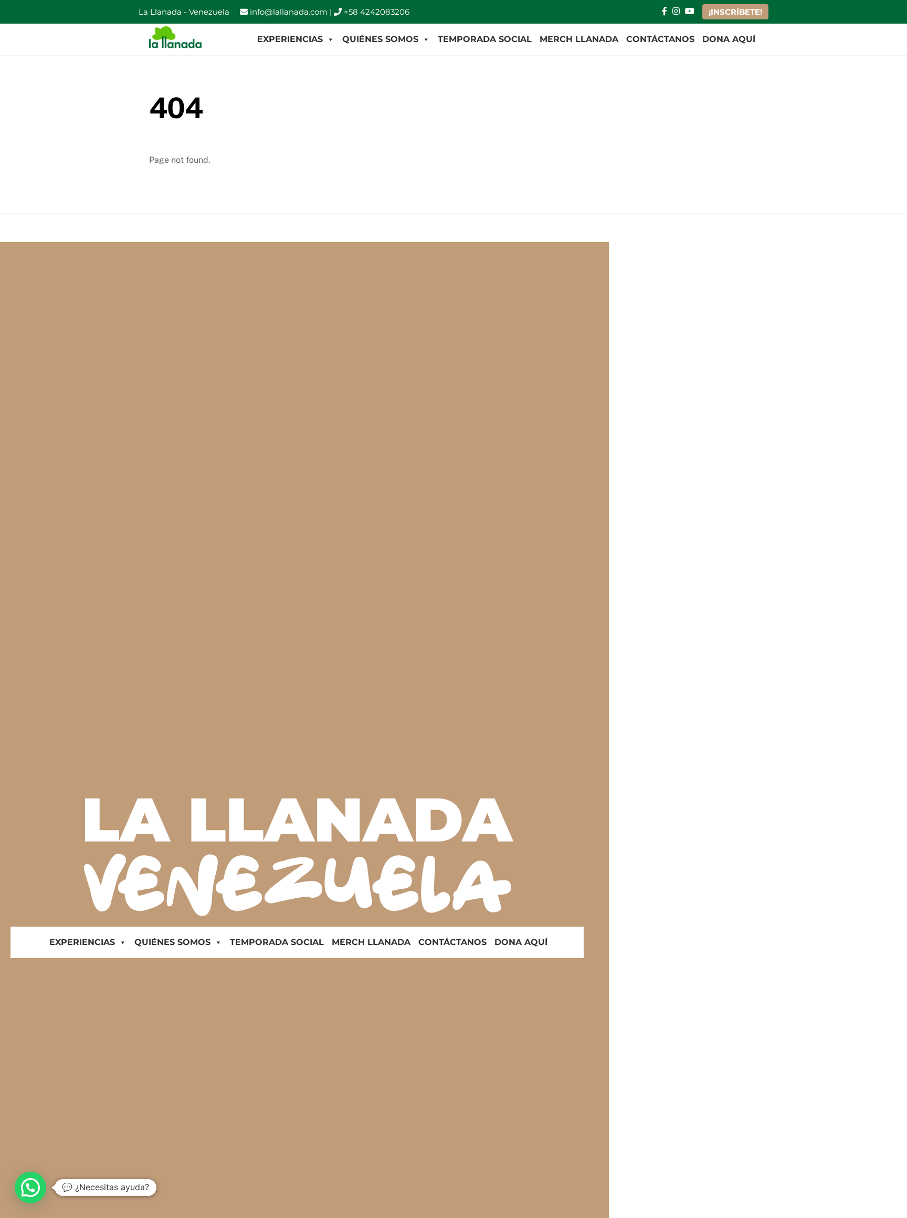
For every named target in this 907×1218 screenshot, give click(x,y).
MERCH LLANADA (579, 39)
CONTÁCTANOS (660, 39)
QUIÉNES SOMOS (380, 39)
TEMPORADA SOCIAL (485, 39)
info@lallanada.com (288, 12)
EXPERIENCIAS (290, 39)
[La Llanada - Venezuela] (175, 43)
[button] (30, 1187)
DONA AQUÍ (728, 39)
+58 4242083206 (375, 12)
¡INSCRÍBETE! (735, 12)
